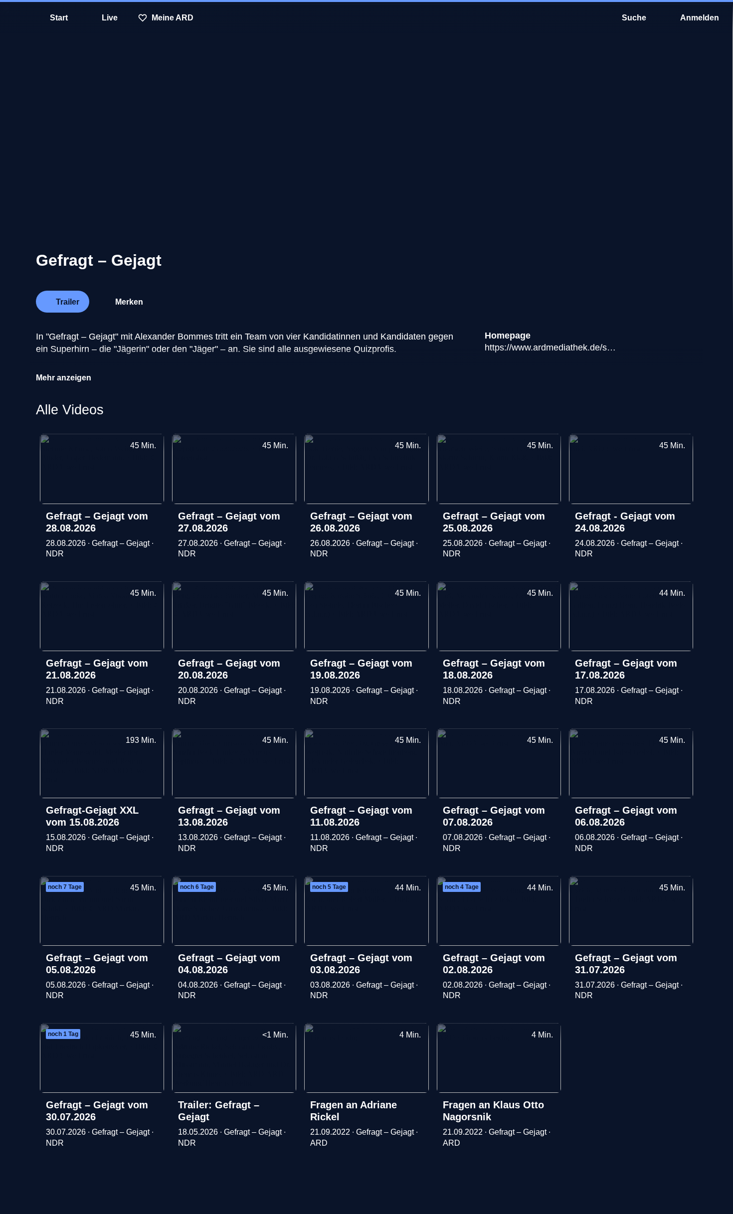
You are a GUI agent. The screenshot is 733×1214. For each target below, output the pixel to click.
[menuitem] (15, 18)
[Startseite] (366, 18)
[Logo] (622, 299)
